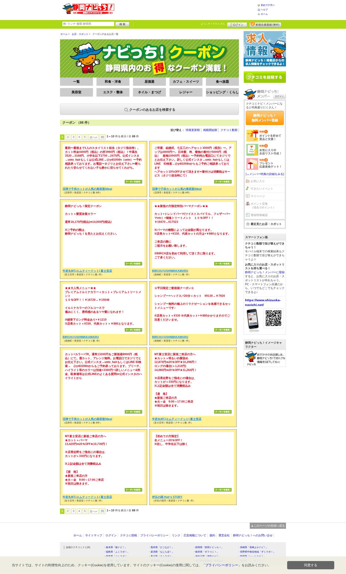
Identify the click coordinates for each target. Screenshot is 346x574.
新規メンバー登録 (265, 24)
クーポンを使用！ (133, 181)
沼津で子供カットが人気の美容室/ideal (87, 189)
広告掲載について (195, 535)
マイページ (258, 196)
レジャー (186, 92)
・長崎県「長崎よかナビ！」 (253, 547)
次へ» (93, 137)
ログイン (237, 24)
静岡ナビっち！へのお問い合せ (253, 535)
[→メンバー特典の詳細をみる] (265, 174)
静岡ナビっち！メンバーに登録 (265, 272)
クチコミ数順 (229, 130)
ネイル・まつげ (149, 92)
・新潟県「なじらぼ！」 (161, 551)
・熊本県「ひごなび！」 (161, 547)
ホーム (264, 14)
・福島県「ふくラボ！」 (116, 551)
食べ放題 (222, 81)
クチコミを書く (265, 77)
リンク (176, 535)
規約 (212, 535)
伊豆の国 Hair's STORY (167, 497)
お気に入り (258, 181)
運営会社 (224, 535)
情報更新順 (193, 130)
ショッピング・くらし (222, 92)
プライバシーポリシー (154, 535)
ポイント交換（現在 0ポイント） (263, 205)
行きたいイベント (262, 188)
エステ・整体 (113, 92)
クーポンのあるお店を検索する (152, 109)
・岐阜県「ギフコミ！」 (206, 551)
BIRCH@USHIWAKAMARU (170, 271)
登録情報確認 (259, 215)
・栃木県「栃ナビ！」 (115, 547)
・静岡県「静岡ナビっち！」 (208, 547)
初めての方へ (268, 5)
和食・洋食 (113, 81)
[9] (102, 137)
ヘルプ (264, 9)
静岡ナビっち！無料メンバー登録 (265, 118)
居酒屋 (149, 81)
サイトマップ (93, 535)
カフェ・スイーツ (186, 81)
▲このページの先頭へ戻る (268, 525)
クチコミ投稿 (128, 535)
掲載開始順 (210, 130)
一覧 (76, 81)
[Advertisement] (186, 9)
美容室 (76, 92)
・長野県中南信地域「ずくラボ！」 (256, 551)
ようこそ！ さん (213, 23)
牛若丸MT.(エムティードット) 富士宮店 (87, 271)
